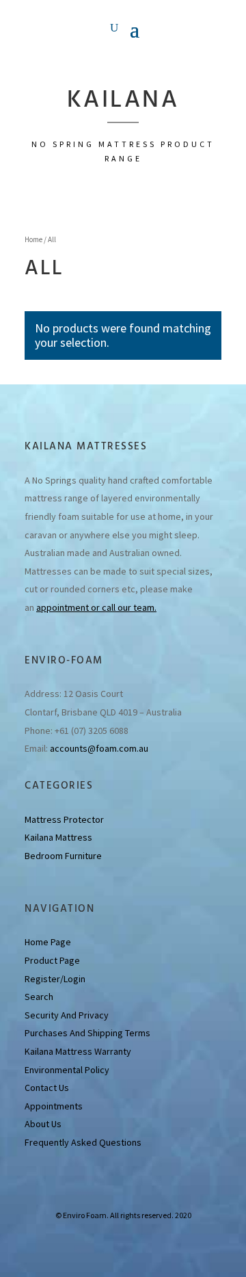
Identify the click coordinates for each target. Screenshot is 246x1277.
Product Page (52, 960)
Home (33, 239)
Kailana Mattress (58, 837)
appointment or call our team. (96, 607)
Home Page (48, 942)
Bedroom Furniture (63, 856)
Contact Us (47, 1087)
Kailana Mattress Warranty (78, 1051)
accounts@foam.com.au (99, 748)
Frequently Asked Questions (83, 1142)
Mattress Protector (64, 819)
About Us (43, 1124)
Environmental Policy (67, 1070)
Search (39, 996)
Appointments (54, 1106)
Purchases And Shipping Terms (87, 1033)
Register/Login (55, 979)
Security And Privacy (67, 1015)
